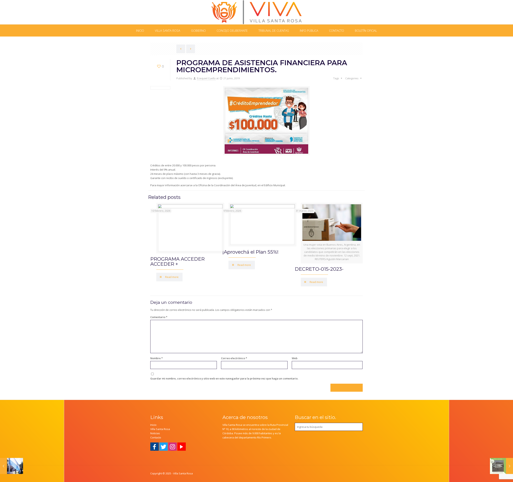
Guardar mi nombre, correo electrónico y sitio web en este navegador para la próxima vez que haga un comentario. (224, 378)
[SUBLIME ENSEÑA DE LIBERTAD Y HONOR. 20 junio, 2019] (11, 466)
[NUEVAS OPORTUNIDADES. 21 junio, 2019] (501, 466)
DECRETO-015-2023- (319, 269)
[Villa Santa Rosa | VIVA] (256, 12)
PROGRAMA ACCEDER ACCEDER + (177, 261)
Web (294, 358)
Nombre (156, 358)
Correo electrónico (234, 358)
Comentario (158, 317)
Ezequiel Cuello (206, 78)
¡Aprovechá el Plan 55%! (250, 252)
